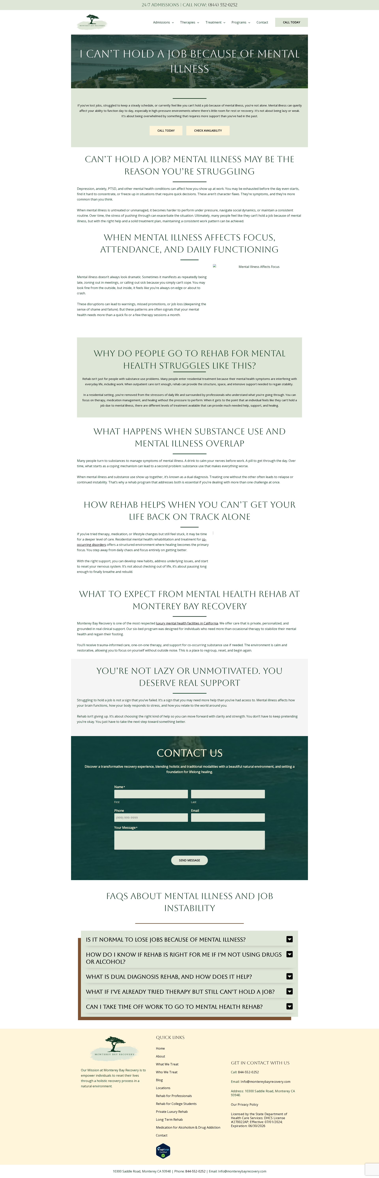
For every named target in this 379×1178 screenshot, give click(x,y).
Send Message (189, 860)
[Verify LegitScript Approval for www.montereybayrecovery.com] (163, 1151)
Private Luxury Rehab (172, 1111)
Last (193, 802)
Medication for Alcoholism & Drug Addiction (188, 1127)
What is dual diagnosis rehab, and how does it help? (169, 977)
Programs (239, 22)
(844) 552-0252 (222, 4)
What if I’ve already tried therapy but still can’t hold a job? (180, 992)
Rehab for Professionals (174, 1096)
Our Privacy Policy (244, 1104)
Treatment (213, 22)
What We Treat (167, 1064)
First (116, 802)
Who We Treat (166, 1072)
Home (160, 1048)
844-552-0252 (248, 1072)
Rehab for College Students (176, 1104)
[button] (172, 22)
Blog (159, 1080)
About (160, 1056)
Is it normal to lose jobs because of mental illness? (166, 939)
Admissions (161, 22)
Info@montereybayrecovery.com (265, 1081)
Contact (262, 22)
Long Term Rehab (169, 1119)
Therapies (187, 22)
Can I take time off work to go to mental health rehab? (174, 1007)
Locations (163, 1088)
